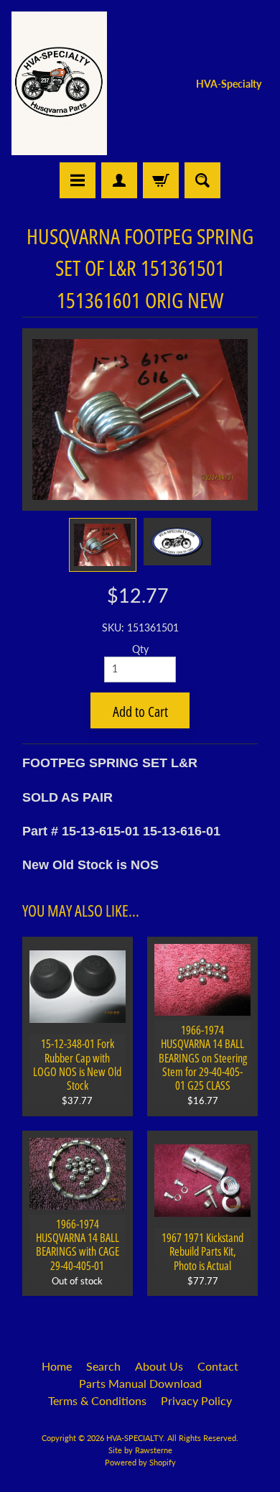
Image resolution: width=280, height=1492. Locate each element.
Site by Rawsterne (140, 1450)
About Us (159, 1366)
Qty (140, 649)
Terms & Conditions (97, 1400)
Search (103, 1366)
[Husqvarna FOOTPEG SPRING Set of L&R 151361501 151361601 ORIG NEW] (102, 544)
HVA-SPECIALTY (134, 1437)
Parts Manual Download (140, 1383)
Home (57, 1366)
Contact (217, 1366)
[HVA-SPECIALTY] (59, 83)
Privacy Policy (196, 1400)
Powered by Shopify (140, 1462)
